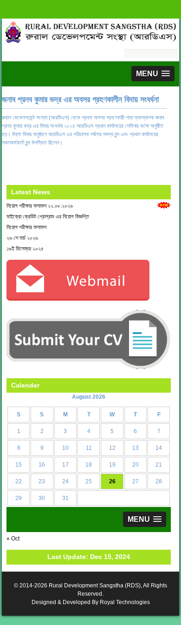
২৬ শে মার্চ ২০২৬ (22, 238)
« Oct (12, 538)
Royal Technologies (125, 602)
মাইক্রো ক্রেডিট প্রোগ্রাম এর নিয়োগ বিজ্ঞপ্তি (47, 216)
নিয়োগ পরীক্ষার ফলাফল (26, 227)
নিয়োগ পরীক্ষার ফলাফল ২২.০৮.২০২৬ (39, 206)
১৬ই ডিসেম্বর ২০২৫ (25, 248)
